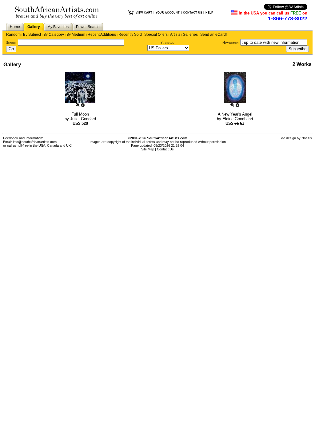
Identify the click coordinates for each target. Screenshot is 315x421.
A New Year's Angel (235, 114)
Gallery (33, 27)
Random (13, 34)
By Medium (75, 34)
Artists (175, 34)
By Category (53, 34)
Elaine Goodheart (237, 118)
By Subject (32, 34)
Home (15, 27)
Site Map (147, 149)
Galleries (190, 34)
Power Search (88, 27)
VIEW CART (144, 12)
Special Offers (156, 34)
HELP (209, 12)
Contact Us (165, 149)
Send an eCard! (213, 34)
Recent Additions (102, 34)
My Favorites (58, 27)
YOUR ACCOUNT (168, 12)
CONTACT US (192, 12)
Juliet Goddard (83, 118)
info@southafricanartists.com (35, 142)
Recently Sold (130, 34)
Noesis (306, 138)
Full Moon (80, 114)
